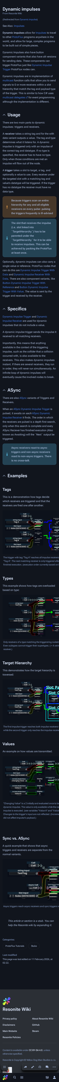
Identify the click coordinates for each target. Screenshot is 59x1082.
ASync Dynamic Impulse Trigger (31, 409)
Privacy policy (10, 1018)
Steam (35, 1031)
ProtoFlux (17, 37)
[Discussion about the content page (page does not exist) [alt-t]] (47, 1067)
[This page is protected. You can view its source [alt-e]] (32, 1067)
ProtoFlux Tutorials (14, 946)
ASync (23, 397)
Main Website (10, 1031)
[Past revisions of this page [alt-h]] (40, 1067)
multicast (8, 80)
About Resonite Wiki (42, 1018)
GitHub (35, 1025)
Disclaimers (9, 1025)
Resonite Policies (12, 1037)
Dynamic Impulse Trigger (17, 316)
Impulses (19, 25)
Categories (8, 939)
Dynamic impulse (28, 19)
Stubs (34, 946)
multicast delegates (14, 97)
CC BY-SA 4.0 (35, 1050)
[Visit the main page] (5, 1077)
